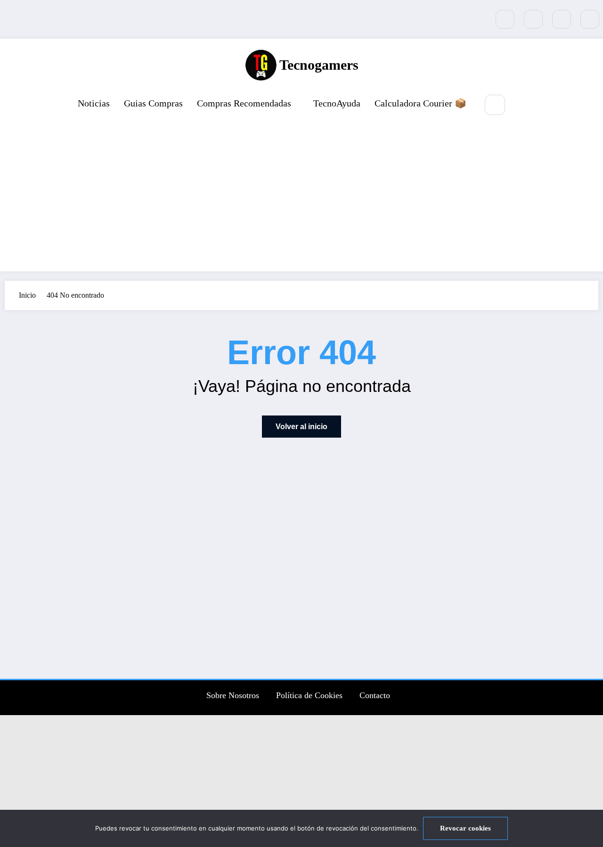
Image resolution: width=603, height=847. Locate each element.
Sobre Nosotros (232, 695)
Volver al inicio (301, 427)
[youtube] (533, 19)
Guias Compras (153, 103)
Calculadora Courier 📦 (420, 103)
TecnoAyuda (336, 103)
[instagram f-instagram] (561, 19)
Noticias (94, 103)
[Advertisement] (301, 195)
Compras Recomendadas (244, 103)
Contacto (374, 695)
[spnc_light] (523, 105)
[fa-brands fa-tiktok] (505, 19)
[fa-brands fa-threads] (589, 19)
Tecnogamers (319, 65)
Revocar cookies (465, 828)
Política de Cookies (309, 695)
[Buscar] (495, 105)
